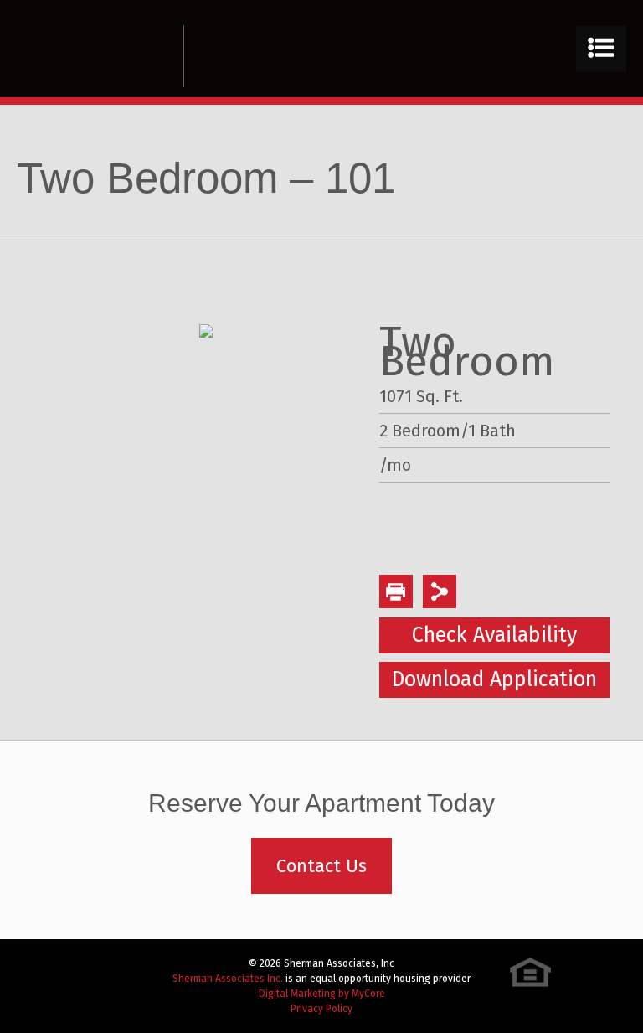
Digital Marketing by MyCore (322, 993)
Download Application (494, 679)
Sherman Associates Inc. (227, 978)
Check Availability (494, 635)
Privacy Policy (321, 1009)
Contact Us (321, 866)
